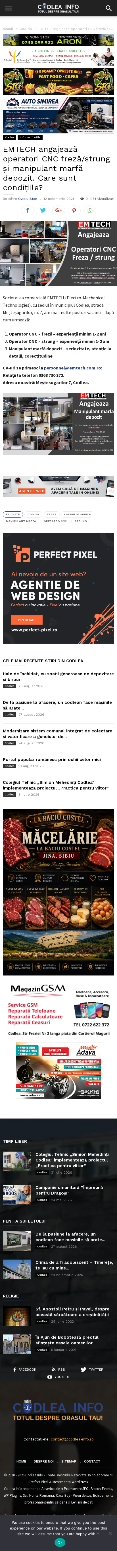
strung (80, 521)
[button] (109, 8)
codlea (33, 514)
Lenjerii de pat (82, 1502)
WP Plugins (12, 1495)
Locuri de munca (77, 514)
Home (21, 1461)
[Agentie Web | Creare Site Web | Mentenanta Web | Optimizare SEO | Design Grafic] (58, 501)
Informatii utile (30, 137)
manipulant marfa (21, 521)
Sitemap (68, 1461)
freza (52, 514)
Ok (59, 1542)
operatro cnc (55, 521)
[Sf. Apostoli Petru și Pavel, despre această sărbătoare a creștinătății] (17, 1316)
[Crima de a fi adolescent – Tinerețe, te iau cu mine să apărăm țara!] (17, 1269)
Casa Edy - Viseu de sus (73, 1495)
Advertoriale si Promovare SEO (65, 1488)
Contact (92, 1461)
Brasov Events (101, 1488)
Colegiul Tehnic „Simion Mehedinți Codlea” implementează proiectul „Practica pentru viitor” (72, 1160)
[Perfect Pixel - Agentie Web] (58, 642)
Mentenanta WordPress (70, 1481)
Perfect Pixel (39, 1481)
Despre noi (44, 1461)
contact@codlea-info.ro (72, 1439)
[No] (110, 1533)
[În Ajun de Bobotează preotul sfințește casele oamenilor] (17, 1344)
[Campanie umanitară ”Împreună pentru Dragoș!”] (17, 1194)
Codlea (9, 137)
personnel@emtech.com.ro (72, 368)
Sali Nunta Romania (38, 1495)
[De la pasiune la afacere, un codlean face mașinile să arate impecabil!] (17, 1241)
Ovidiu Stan (27, 199)
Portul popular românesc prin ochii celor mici (52, 759)
